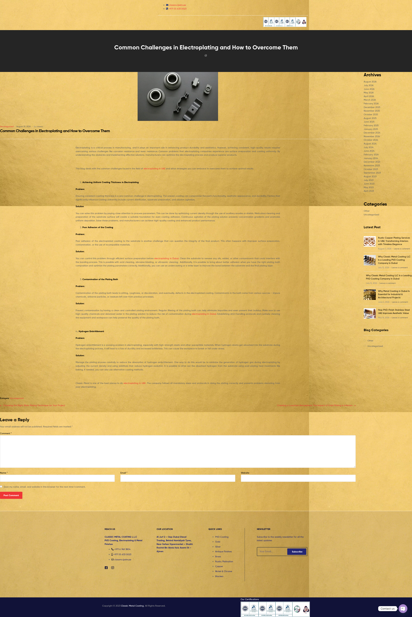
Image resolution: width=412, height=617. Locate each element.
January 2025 (371, 129)
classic (40, 126)
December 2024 (372, 132)
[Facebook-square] (106, 567)
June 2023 (369, 183)
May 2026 (369, 92)
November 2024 (372, 136)
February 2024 (371, 154)
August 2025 (370, 118)
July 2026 (369, 85)
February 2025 (371, 125)
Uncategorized (7, 126)
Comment (6, 433)
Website (245, 472)
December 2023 (372, 161)
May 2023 (369, 187)
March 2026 (370, 99)
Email (123, 472)
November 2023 (372, 165)
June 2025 (369, 121)
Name (4, 472)
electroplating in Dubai (166, 258)
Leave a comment (402, 248)
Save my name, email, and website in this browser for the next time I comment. (44, 486)
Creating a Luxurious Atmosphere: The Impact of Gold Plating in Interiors (314, 405)
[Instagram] (112, 567)
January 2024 (371, 158)
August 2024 (370, 143)
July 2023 (368, 180)
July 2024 (369, 147)
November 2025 (372, 110)
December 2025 (372, 107)
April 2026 (369, 96)
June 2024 (369, 150)
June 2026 (369, 89)
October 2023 (371, 169)
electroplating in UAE (154, 168)
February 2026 (371, 103)
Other (367, 210)
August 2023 (370, 176)
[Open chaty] (403, 608)
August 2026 (370, 81)
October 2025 (371, 114)
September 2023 (372, 172)
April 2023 (369, 190)
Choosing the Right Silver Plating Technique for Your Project (34, 405)
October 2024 (371, 139)
